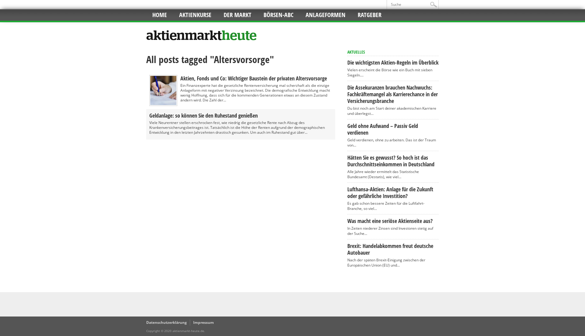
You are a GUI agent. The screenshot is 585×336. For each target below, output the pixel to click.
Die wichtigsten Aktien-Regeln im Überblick (392, 62)
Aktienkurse (195, 15)
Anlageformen (326, 15)
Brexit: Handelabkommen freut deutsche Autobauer (390, 249)
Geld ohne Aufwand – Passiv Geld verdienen (382, 129)
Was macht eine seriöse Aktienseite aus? (390, 221)
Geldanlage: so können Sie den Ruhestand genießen (203, 115)
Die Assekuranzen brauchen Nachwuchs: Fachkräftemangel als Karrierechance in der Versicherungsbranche (392, 94)
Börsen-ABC (278, 15)
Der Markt (237, 15)
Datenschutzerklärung (166, 322)
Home (159, 15)
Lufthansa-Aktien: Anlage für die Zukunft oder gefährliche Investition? (390, 192)
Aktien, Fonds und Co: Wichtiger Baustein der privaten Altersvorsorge (253, 78)
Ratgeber (369, 15)
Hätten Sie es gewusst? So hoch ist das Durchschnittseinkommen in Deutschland (390, 161)
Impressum (203, 322)
